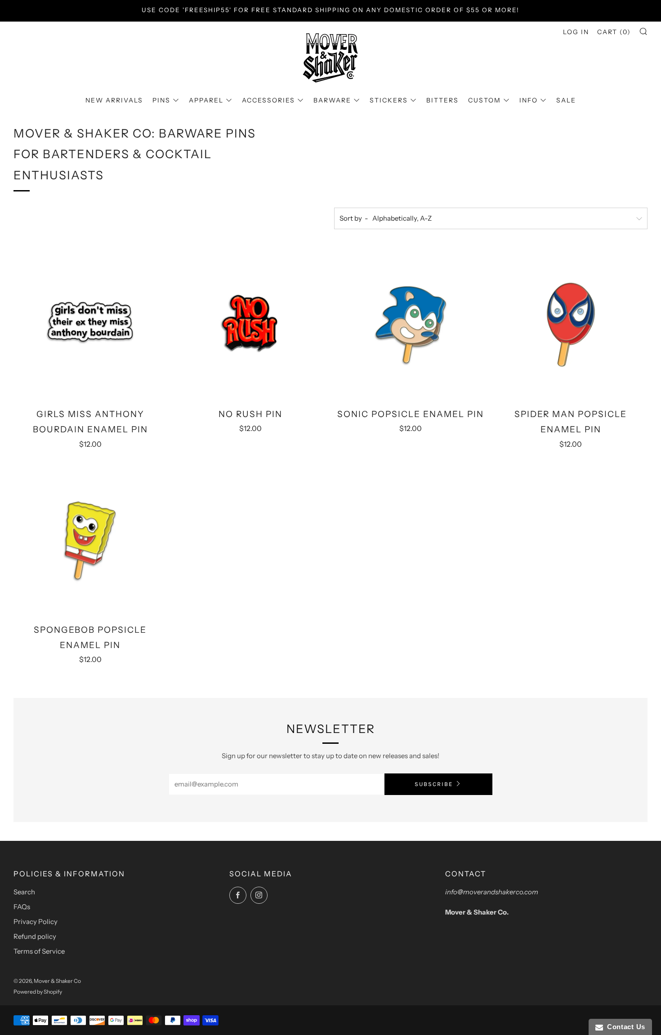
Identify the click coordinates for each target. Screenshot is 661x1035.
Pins (161, 100)
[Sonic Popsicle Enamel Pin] (410, 324)
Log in (576, 32)
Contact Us (624, 1027)
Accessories (268, 100)
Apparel (206, 100)
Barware (332, 100)
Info (528, 100)
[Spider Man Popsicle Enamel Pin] (571, 324)
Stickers (389, 100)
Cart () (614, 32)
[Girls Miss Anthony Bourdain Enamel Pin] (90, 324)
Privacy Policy (35, 921)
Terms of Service (39, 951)
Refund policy (34, 936)
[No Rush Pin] (250, 324)
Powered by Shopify (37, 991)
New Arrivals (114, 100)
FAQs (21, 906)
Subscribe (434, 784)
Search (24, 892)
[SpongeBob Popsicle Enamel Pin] (90, 540)
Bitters (442, 100)
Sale (566, 100)
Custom (484, 100)
